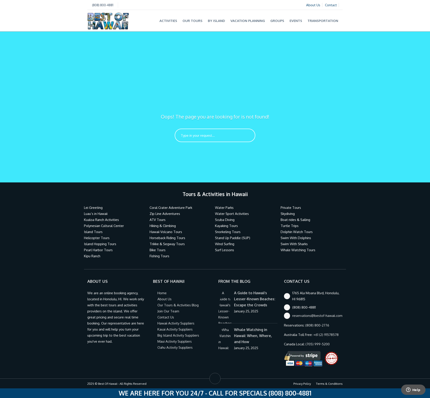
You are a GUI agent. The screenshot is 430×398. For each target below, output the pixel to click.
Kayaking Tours (226, 226)
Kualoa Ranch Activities (101, 220)
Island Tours (93, 232)
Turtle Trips (290, 226)
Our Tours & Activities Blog (178, 305)
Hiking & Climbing (163, 226)
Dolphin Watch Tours (297, 232)
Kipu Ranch (92, 256)
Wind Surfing (224, 244)
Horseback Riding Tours (167, 238)
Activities (168, 21)
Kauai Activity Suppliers (175, 329)
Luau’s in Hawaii (96, 214)
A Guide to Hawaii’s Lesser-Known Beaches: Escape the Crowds (254, 299)
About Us (313, 5)
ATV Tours (158, 220)
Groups (277, 21)
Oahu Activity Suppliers (175, 347)
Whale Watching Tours (298, 250)
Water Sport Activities (232, 214)
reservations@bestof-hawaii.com (317, 316)
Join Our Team (168, 311)
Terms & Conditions (329, 383)
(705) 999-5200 (317, 344)
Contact (331, 5)
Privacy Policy (302, 383)
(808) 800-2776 (317, 325)
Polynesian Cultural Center (104, 226)
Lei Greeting (93, 207)
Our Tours (192, 21)
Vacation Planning (247, 21)
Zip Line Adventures (165, 214)
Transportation (322, 21)
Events (296, 21)
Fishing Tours (159, 256)
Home (162, 293)
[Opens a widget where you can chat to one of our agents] (413, 390)
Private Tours (291, 207)
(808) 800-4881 (102, 5)
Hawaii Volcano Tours (166, 232)
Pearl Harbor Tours (98, 250)
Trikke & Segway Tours (167, 244)
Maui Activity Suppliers (174, 341)
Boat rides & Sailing (295, 220)
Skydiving (288, 214)
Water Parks (224, 207)
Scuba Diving (224, 220)
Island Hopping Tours (100, 244)
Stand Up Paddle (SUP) (232, 238)
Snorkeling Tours (228, 232)
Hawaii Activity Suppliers (175, 323)
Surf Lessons (224, 250)
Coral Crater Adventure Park (171, 207)
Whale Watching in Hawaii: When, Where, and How (253, 335)
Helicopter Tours (97, 238)
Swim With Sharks (294, 244)
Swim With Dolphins (296, 238)
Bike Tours (158, 250)
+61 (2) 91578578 (326, 335)
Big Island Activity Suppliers (178, 335)
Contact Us (165, 317)
